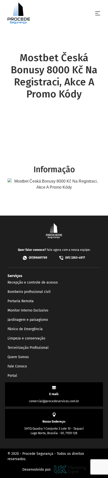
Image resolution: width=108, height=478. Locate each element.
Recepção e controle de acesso (33, 282)
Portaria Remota (21, 301)
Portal (12, 375)
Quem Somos (18, 357)
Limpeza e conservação (26, 338)
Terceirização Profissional (28, 348)
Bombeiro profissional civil (29, 292)
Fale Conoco (17, 366)
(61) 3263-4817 (75, 257)
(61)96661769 (38, 257)
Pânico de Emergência (25, 329)
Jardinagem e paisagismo (28, 320)
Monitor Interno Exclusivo (28, 310)
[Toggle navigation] (97, 13)
